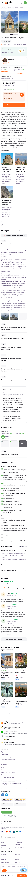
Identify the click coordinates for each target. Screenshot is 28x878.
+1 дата (3, 706)
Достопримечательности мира (9, 775)
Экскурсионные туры (9, 225)
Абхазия (3, 854)
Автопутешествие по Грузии (7, 673)
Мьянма (17, 865)
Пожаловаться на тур (15, 714)
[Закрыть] (26, 244)
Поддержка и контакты (7, 777)
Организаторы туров (7, 757)
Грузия (14, 44)
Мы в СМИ (4, 764)
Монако (17, 859)
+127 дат (17, 706)
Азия (2, 842)
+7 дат (3, 679)
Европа (3, 840)
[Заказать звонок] (25, 2)
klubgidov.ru (3, 828)
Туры (2, 752)
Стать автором (6, 787)
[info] (26, 733)
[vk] (2, 794)
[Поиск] (17, 2)
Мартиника (18, 854)
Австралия (4, 857)
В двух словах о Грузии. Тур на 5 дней (21, 700)
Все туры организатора (14, 62)
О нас (2, 767)
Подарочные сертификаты (8, 769)
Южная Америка (19, 847)
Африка (3, 845)
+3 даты (17, 679)
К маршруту (4, 71)
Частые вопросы (5, 762)
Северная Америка (6, 848)
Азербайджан (5, 862)
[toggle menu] (2, 2)
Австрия (3, 859)
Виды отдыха (4, 754)
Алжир (3, 865)
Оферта (3, 823)
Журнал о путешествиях (8, 772)
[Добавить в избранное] (11, 654)
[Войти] (21, 2)
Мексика (17, 857)
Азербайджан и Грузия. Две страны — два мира (6, 700)
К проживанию (18, 73)
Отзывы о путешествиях (8, 759)
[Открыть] (26, 327)
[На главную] (8, 2)
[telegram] (6, 794)
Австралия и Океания (21, 840)
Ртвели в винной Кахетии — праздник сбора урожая (20, 671)
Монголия (17, 862)
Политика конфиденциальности (12, 823)
